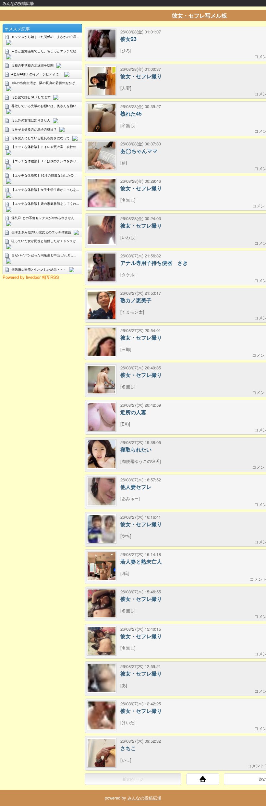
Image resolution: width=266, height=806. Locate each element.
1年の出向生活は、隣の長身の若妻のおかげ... (44, 83)
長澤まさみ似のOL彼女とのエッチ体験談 (41, 232)
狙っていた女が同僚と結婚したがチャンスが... (45, 241)
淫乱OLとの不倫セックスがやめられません (42, 218)
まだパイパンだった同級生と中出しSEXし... (43, 255)
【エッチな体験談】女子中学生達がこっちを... (45, 189)
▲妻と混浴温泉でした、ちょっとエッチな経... (45, 51)
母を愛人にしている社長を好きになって (40, 138)
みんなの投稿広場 (18, 3)
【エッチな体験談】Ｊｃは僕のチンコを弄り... (45, 161)
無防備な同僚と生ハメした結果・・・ (38, 269)
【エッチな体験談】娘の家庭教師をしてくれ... (45, 203)
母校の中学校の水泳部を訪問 (32, 65)
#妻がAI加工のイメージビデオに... (36, 74)
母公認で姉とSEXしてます (31, 97)
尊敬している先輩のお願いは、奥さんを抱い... (45, 106)
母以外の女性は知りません (30, 120)
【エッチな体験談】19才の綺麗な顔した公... (44, 175)
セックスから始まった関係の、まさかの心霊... (45, 36)
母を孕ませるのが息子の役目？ (34, 129)
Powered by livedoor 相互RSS (31, 277)
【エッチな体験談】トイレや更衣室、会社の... (45, 146)
